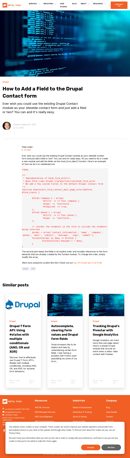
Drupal (27, 149)
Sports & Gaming (80, 417)
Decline (111, 447)
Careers (109, 417)
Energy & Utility (79, 421)
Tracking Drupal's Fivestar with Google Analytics (106, 330)
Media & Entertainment (82, 407)
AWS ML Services (42, 407)
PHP (33, 269)
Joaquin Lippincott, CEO (24, 124)
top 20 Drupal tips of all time (87, 262)
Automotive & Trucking (82, 412)
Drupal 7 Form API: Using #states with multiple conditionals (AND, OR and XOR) (20, 339)
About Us (110, 421)
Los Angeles (9, 409)
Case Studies (111, 412)
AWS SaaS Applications (44, 421)
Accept (90, 447)
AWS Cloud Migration (44, 417)
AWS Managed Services (45, 412)
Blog (108, 407)
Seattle (18, 409)
